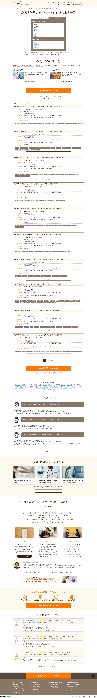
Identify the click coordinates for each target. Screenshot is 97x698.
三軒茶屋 (24, 384)
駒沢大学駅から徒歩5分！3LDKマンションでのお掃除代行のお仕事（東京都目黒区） (38, 335)
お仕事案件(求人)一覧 (66, 4)
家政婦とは (35, 689)
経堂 (16, 387)
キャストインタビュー (78, 2)
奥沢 (75, 387)
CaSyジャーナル (47, 491)
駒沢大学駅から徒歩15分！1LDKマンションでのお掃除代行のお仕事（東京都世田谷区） (39, 157)
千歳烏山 (32, 387)
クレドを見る (26, 556)
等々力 (70, 387)
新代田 (32, 386)
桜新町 (35, 384)
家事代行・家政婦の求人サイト (18, 1)
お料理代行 (37, 46)
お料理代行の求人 (55, 687)
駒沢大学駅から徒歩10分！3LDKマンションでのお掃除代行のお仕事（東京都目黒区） (39, 284)
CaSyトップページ (18, 682)
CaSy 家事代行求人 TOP (18, 8)
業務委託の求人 (56, 2)
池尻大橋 (17, 384)
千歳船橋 (21, 387)
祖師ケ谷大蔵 (58, 387)
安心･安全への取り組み (78, 4)
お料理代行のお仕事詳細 (66, 81)
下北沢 (16, 386)
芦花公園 (38, 387)
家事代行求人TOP (47, 98)
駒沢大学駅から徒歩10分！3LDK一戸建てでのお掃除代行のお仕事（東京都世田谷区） (39, 184)
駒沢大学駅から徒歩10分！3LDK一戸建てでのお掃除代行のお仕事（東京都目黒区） (38, 131)
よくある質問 (57, 4)
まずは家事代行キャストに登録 (48, 90)
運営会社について (72, 686)
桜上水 (74, 386)
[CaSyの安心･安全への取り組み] (48, 579)
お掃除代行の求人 (55, 686)
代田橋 (44, 386)
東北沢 (21, 386)
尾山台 (65, 387)
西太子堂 (30, 384)
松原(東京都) (62, 386)
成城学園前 (45, 387)
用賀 (54, 389)
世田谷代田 (38, 386)
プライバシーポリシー (73, 688)
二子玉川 (49, 389)
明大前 (69, 386)
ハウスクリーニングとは (38, 687)
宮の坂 (79, 386)
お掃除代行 (37, 45)
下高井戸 (50, 386)
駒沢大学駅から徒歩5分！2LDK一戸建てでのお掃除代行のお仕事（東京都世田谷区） (38, 208)
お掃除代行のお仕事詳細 (29, 81)
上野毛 (43, 389)
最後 (52, 360)
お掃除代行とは (36, 684)
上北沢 (26, 387)
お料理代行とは (36, 686)
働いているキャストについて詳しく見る (62, 572)
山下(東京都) (56, 384)
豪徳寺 (50, 384)
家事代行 (36, 43)
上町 (40, 384)
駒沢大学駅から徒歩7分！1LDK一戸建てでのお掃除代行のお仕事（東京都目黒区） (38, 310)
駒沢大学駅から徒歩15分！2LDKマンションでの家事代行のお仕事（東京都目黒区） (38, 106)
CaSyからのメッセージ (66, 2)
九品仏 (79, 387)
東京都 (37, 8)
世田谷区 (46, 8)
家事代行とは (49, 2)
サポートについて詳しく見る (33, 572)
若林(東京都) (77, 384)
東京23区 (41, 8)
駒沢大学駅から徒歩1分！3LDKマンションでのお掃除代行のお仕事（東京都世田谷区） (39, 259)
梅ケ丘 (63, 384)
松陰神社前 (69, 384)
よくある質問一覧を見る (47, 451)
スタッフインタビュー (19, 690)
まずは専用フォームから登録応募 (48, 676)
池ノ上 (26, 386)
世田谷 (45, 384)
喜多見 (51, 387)
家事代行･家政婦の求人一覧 (29, 8)
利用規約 (70, 690)
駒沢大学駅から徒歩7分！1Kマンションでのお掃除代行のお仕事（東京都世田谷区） (38, 235)
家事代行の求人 (54, 684)
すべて (35, 42)
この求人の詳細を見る (48, 126)
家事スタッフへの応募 (73, 684)
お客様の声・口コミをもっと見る (47, 666)
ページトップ (93, 676)
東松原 (55, 386)
